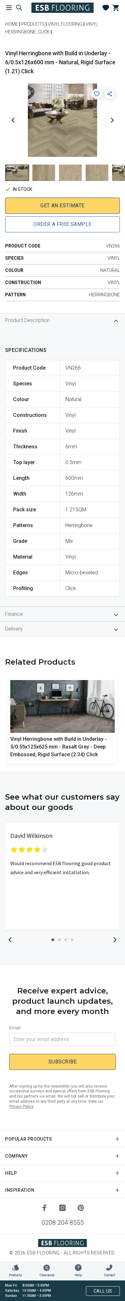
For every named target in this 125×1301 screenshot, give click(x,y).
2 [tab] (59, 939)
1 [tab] (53, 939)
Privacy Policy (21, 1106)
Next (112, 120)
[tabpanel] (62, 876)
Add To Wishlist (97, 94)
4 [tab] (72, 939)
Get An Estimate (62, 205)
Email (15, 1027)
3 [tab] (65, 939)
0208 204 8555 (63, 1222)
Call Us (103, 1291)
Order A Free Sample (62, 224)
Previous (13, 120)
